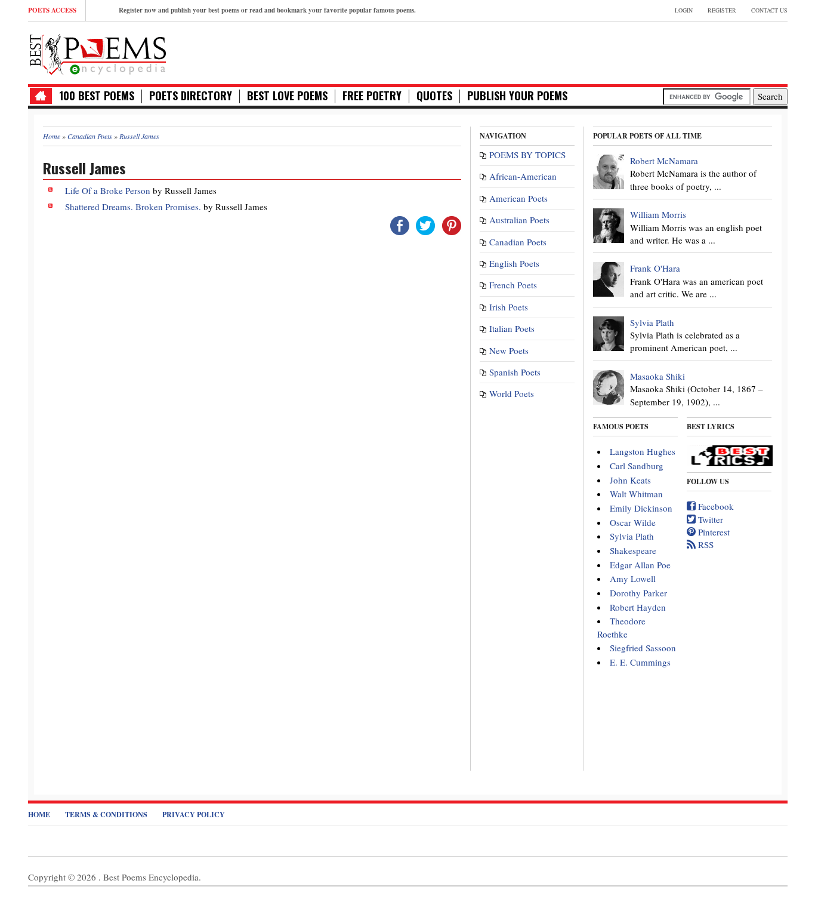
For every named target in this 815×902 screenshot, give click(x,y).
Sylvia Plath (652, 322)
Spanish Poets (515, 372)
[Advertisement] (648, 51)
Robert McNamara (664, 161)
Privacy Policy (193, 814)
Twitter (709, 519)
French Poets (513, 285)
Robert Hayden (638, 607)
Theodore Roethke (621, 627)
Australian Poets (519, 220)
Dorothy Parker (638, 593)
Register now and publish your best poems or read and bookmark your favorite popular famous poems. (267, 10)
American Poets (518, 198)
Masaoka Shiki (657, 376)
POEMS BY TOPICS (527, 155)
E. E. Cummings (640, 662)
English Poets (514, 263)
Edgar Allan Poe (640, 565)
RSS (705, 544)
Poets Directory (190, 96)
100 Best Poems (96, 96)
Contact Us (769, 10)
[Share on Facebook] (399, 224)
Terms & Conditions (106, 814)
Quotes (434, 96)
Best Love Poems (287, 96)
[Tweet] (425, 224)
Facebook (715, 506)
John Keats (630, 480)
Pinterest (713, 532)
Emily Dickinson (641, 508)
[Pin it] (451, 224)
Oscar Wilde (633, 522)
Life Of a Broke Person (107, 190)
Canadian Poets (518, 242)
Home (39, 814)
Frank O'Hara (655, 268)
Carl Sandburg (636, 466)
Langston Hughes (642, 451)
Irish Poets (508, 307)
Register (722, 10)
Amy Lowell (633, 578)
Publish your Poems (517, 96)
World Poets (511, 393)
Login (684, 10)
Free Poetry (372, 96)
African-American (523, 176)
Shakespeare (633, 550)
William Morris (658, 214)
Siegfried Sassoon (643, 648)
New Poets (509, 350)
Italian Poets (512, 328)
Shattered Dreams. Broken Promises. (134, 207)
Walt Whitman (636, 494)
